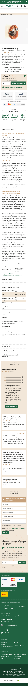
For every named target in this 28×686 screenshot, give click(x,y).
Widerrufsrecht (5, 656)
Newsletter (4, 642)
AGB (2, 658)
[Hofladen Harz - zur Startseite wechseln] (10, 6)
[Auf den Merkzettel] (25, 76)
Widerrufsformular (19, 645)
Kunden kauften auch (8, 351)
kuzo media (21, 680)
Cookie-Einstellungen (20, 654)
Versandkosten (14, 669)
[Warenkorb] (25, 6)
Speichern (5, 532)
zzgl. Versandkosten (12, 80)
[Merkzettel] (17, 6)
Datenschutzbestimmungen (16, 528)
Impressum (17, 658)
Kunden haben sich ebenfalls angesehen (10, 355)
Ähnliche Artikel (6, 347)
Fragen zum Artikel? (7, 274)
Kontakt (20, 401)
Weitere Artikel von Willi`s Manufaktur (12, 275)
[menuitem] (3, 6)
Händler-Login (7, 672)
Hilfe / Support (15, 672)
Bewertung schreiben (11, 406)
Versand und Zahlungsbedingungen (7, 645)
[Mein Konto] (21, 6)
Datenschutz (17, 656)
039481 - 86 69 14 (6, 619)
